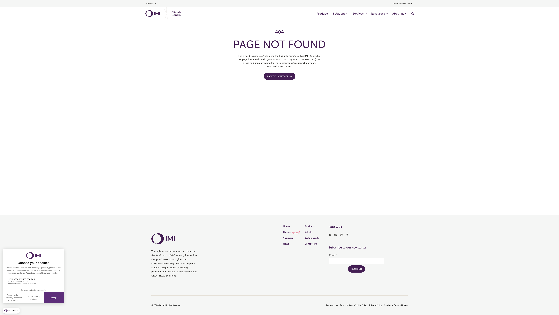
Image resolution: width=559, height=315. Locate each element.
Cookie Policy (360, 305)
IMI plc (308, 232)
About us (398, 13)
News (286, 243)
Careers (287, 232)
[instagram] (341, 235)
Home (286, 226)
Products (322, 13)
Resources (378, 13)
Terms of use (332, 305)
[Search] (412, 13)
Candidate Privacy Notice (396, 305)
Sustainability (312, 238)
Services (358, 13)
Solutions (339, 13)
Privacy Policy (375, 305)
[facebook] (347, 235)
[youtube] (335, 235)
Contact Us (311, 243)
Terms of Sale (346, 305)
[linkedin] (330, 235)
